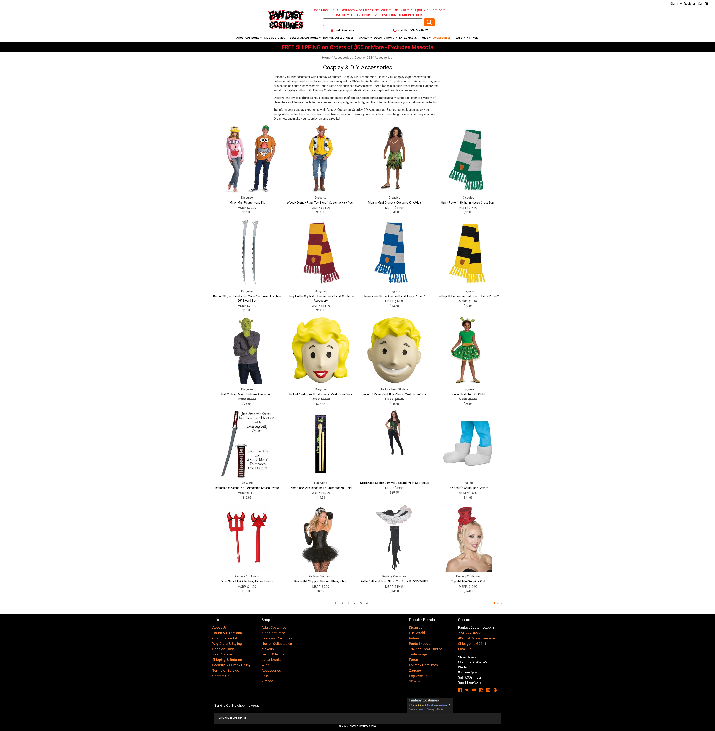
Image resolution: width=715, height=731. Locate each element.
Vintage (472, 37)
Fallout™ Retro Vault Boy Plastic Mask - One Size (394, 394)
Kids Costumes (275, 37)
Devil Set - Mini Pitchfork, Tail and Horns (247, 581)
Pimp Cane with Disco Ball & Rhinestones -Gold (321, 488)
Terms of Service (225, 670)
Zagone (415, 670)
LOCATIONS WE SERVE (232, 718)
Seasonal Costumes (304, 37)
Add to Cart (247, 158)
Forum (414, 659)
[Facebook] (460, 690)
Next (496, 603)
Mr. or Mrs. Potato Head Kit (247, 202)
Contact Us (220, 676)
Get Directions (344, 30)
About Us (219, 627)
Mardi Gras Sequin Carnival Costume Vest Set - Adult (394, 483)
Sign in (674, 3)
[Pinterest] (495, 690)
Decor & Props (384, 37)
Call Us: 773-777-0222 (413, 30)
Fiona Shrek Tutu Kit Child (468, 394)
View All (415, 681)
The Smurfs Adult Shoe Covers (468, 488)
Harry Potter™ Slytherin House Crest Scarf (468, 202)
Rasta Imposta (420, 643)
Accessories (442, 37)
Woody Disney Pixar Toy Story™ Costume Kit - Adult (320, 202)
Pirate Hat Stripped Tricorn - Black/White (320, 581)
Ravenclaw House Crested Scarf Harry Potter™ (394, 296)
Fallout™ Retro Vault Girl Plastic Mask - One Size (320, 394)
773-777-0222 (469, 633)
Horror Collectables (339, 37)
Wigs (425, 37)
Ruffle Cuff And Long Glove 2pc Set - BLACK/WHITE (394, 581)
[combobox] (372, 22)
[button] (430, 705)
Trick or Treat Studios (426, 649)
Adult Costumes (248, 37)
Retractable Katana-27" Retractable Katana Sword (247, 488)
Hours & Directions (227, 633)
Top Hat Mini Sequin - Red (468, 581)
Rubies (414, 638)
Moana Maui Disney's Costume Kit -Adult (394, 202)
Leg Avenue (418, 676)
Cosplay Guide (223, 649)
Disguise (415, 627)
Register (689, 3)
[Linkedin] (488, 690)
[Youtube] (474, 690)
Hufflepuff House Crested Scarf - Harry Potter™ (468, 296)
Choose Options (394, 444)
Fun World (417, 633)
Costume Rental (224, 638)
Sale (459, 37)
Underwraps (418, 654)
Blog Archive (222, 654)
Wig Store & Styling (227, 643)
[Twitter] (467, 690)
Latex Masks (408, 37)
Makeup (364, 37)
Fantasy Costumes (423, 665)
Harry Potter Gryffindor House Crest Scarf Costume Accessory (320, 298)
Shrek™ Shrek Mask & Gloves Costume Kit (247, 394)
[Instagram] (481, 690)
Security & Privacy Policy (231, 665)
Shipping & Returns (227, 659)
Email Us (464, 649)
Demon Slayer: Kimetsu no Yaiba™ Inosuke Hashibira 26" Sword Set (247, 298)
